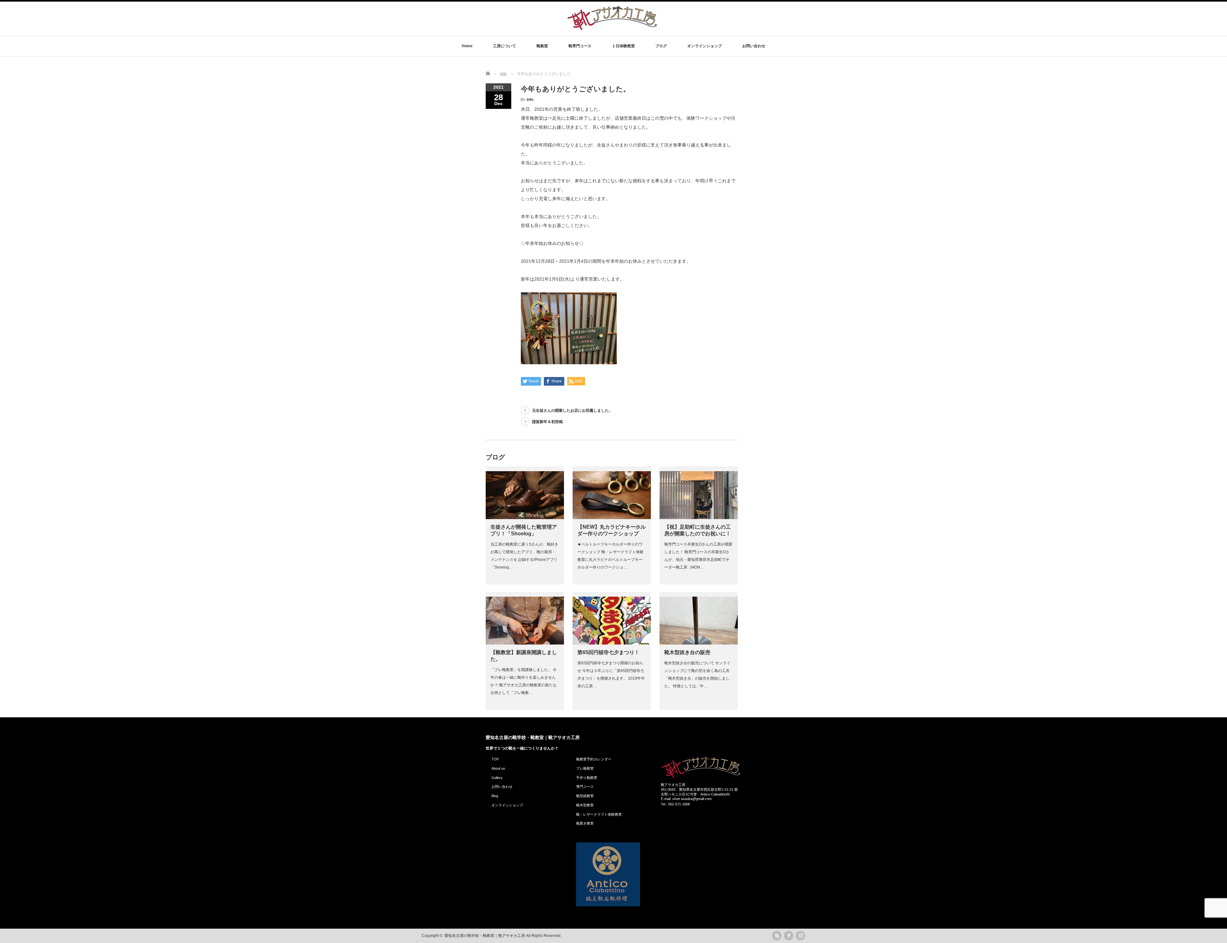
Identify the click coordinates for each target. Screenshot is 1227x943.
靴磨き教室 (585, 823)
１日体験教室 (623, 46)
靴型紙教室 (585, 796)
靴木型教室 (585, 805)
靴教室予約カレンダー (593, 759)
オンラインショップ (704, 46)
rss (777, 935)
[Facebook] (788, 935)
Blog (494, 796)
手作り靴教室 (586, 778)
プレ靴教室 (585, 768)
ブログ (661, 46)
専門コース (585, 786)
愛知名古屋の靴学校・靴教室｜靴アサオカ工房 (533, 737)
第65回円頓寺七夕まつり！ (608, 652)
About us (498, 768)
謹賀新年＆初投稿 (547, 421)
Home (467, 46)
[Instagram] (800, 935)
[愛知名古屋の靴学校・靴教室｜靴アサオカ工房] (612, 29)
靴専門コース (579, 46)
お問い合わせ (753, 46)
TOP (495, 759)
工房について (504, 46)
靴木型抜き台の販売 (687, 652)
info (530, 99)
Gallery (497, 778)
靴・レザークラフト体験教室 (599, 814)
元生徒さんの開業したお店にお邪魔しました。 (572, 410)
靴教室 (542, 46)
